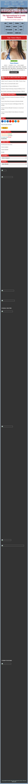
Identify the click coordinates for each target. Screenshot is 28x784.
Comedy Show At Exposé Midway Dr (10, 86)
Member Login (18, 33)
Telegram (17, 23)
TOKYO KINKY (4, 147)
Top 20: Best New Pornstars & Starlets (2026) (12, 101)
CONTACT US (13, 2)
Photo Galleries (9, 29)
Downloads (8, 26)
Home (5, 23)
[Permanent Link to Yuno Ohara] (14, 50)
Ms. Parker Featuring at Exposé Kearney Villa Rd (13, 91)
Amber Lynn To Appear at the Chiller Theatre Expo (13, 81)
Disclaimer (21, 2)
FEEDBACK (22, 4)
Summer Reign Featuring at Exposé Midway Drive (13, 88)
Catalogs (15, 26)
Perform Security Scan (6, 144)
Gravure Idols (14, 61)
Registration (10, 33)
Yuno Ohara (14, 63)
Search (20, 29)
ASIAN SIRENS (4, 149)
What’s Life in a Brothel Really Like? (9, 83)
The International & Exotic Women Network (14, 16)
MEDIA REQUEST (11, 6)
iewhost (5, 65)
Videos (20, 26)
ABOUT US (7, 2)
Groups (10, 23)
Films (22, 23)
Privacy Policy (15, 4)
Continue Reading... (14, 72)
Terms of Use (6, 4)
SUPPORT (18, 6)
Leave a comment (20, 65)
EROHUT (13, 94)
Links (16, 29)
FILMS (2, 152)
